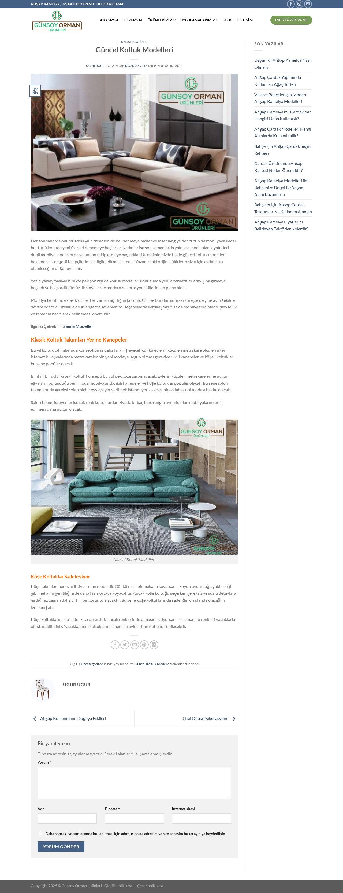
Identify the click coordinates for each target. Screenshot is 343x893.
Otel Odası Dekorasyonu (206, 718)
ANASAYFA (109, 20)
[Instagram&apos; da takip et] (299, 4)
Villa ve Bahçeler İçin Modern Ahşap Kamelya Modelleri (281, 98)
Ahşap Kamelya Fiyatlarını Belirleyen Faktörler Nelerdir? (281, 225)
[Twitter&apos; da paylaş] (124, 644)
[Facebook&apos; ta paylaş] (115, 644)
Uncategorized (134, 41)
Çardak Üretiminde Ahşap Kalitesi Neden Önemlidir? (278, 167)
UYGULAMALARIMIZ (197, 20)
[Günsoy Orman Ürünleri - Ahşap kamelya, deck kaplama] (61, 20)
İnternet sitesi (183, 808)
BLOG (228, 20)
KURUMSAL (133, 20)
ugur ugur (95, 65)
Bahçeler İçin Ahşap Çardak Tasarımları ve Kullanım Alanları (283, 208)
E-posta (112, 808)
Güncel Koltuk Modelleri (153, 664)
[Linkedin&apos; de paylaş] (154, 644)
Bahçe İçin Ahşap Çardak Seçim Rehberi (282, 150)
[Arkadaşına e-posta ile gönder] (134, 644)
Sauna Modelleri (78, 326)
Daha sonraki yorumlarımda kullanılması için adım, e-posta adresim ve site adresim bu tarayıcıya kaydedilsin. (136, 833)
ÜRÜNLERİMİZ (160, 20)
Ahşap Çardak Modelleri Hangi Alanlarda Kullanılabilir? (282, 132)
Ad (41, 808)
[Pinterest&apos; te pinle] (144, 644)
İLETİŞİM (245, 20)
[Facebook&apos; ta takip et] (291, 4)
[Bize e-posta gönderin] (308, 4)
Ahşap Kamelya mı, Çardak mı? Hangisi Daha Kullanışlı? (282, 115)
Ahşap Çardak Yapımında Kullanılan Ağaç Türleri (277, 81)
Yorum (44, 762)
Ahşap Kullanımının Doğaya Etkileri (72, 718)
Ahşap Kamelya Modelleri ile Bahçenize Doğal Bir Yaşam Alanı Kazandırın (280, 187)
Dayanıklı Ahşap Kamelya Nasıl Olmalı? (283, 63)
